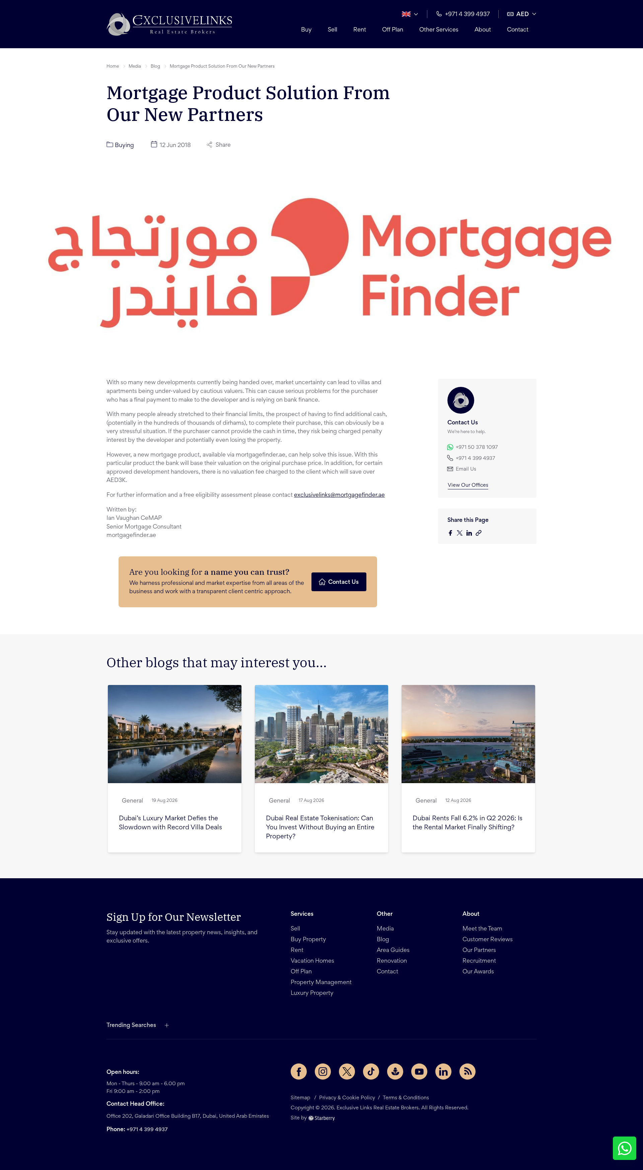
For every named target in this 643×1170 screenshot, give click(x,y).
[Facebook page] (299, 1071)
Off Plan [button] (392, 30)
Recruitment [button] (479, 961)
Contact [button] (517, 30)
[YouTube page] (419, 1071)
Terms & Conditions (406, 1098)
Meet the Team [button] (482, 929)
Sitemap (300, 1098)
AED (522, 14)
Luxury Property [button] (312, 993)
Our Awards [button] (478, 972)
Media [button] (135, 67)
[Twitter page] (347, 1071)
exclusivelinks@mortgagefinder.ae (339, 495)
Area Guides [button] (393, 950)
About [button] (483, 30)
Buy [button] (306, 30)
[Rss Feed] (467, 1071)
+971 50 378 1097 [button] (477, 447)
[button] (169, 24)
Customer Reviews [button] (487, 940)
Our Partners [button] (479, 950)
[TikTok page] (371, 1071)
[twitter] (461, 533)
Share (223, 145)
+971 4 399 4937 (147, 1129)
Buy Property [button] (308, 940)
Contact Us (343, 582)
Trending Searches (131, 1025)
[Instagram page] (323, 1071)
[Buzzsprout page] (395, 1071)
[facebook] (452, 533)
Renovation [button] (392, 961)
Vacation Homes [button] (312, 961)
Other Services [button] (438, 30)
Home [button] (112, 67)
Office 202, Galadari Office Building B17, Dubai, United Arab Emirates (187, 1116)
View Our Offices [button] (468, 485)
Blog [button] (155, 67)
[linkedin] (471, 533)
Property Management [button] (321, 982)
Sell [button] (332, 30)
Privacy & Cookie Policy (347, 1098)
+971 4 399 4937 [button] (467, 14)
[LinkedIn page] (443, 1071)
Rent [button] (359, 30)
